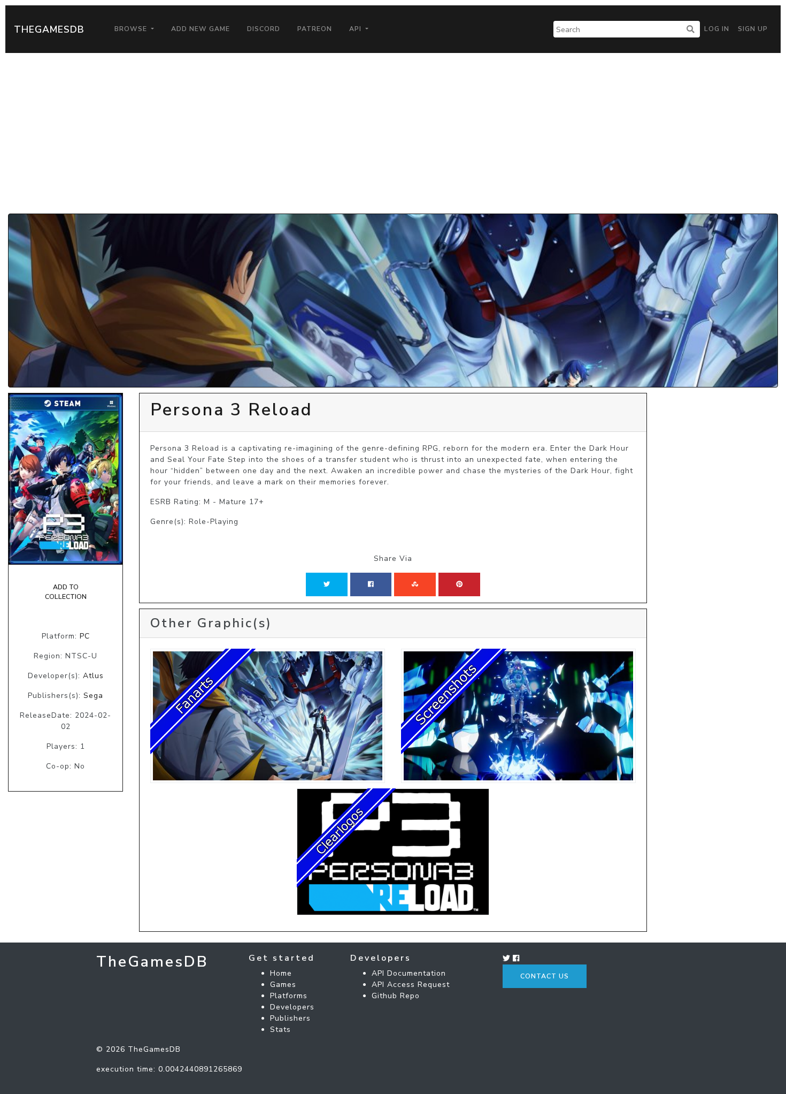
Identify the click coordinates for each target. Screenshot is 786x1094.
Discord (263, 29)
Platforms (288, 996)
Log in (716, 29)
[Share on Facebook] (370, 584)
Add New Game (200, 29)
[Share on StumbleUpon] (415, 584)
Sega (93, 695)
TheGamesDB (49, 29)
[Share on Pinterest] (459, 584)
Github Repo (396, 996)
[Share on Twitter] (327, 584)
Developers (292, 1007)
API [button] (356, 29)
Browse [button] (131, 29)
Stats (280, 1029)
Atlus (93, 676)
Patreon (314, 29)
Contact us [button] (544, 976)
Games (283, 984)
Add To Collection (66, 592)
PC (85, 636)
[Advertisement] (393, 133)
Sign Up (753, 29)
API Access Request (411, 984)
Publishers (290, 1018)
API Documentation (409, 973)
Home (281, 973)
